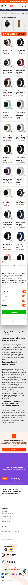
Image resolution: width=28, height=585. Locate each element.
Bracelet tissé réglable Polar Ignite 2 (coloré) (7, 92)
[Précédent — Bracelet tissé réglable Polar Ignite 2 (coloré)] (3, 83)
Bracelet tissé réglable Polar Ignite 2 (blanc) (20, 181)
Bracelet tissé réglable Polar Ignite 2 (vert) (7, 159)
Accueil (2, 13)
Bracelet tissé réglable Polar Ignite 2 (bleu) (20, 246)
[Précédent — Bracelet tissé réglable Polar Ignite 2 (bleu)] (16, 236)
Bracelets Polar (8, 13)
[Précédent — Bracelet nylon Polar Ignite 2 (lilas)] (3, 171)
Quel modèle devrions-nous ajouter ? (10, 531)
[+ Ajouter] (11, 46)
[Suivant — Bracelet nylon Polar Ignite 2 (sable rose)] (12, 42)
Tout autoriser (14, 312)
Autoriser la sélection (14, 317)
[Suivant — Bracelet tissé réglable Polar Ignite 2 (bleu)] (25, 236)
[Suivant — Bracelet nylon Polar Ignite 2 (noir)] (25, 42)
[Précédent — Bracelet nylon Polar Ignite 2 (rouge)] (16, 62)
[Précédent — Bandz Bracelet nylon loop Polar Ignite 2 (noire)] (16, 258)
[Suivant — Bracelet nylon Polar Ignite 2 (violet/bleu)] (25, 193)
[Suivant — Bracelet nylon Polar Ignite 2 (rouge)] (25, 62)
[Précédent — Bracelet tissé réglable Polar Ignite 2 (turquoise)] (3, 104)
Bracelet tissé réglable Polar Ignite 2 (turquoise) (7, 114)
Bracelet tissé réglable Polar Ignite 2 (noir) (20, 92)
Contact (5, 478)
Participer (13, 449)
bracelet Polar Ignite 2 (20, 410)
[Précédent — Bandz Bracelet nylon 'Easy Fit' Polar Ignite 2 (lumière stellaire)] (16, 127)
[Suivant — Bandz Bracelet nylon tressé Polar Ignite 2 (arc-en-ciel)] (12, 214)
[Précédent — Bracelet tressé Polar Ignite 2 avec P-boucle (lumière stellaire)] (16, 104)
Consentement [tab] (5, 265)
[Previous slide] (3, 25)
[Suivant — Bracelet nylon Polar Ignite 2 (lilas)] (12, 171)
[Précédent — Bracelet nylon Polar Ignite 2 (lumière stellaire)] (3, 193)
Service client (4, 511)
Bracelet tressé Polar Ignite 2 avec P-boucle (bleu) (20, 224)
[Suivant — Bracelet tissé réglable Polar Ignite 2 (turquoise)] (12, 104)
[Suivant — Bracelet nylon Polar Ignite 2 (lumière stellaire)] (12, 193)
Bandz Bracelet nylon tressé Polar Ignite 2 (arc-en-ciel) (7, 224)
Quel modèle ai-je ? (5, 529)
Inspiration (4, 526)
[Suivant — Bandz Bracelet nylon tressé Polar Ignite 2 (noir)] (12, 236)
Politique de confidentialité (7, 539)
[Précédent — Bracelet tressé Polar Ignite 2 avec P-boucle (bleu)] (16, 214)
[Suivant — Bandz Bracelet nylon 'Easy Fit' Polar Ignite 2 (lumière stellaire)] (25, 127)
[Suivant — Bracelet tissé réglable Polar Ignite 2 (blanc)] (25, 171)
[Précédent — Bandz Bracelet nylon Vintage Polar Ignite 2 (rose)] (3, 258)
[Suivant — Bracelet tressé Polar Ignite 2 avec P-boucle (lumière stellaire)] (25, 104)
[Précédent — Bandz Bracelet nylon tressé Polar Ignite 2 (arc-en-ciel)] (3, 214)
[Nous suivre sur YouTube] (6, 569)
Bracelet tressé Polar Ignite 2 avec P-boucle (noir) (20, 159)
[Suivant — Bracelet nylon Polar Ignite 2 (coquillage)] (12, 62)
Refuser (14, 322)
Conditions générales (6, 536)
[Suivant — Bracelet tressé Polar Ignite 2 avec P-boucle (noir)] (25, 149)
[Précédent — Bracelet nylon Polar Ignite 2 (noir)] (16, 42)
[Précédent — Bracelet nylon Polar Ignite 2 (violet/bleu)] (16, 193)
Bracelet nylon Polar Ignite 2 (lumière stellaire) (7, 202)
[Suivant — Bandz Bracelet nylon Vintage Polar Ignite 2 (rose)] (12, 258)
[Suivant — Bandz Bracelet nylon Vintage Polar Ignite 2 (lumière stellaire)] (12, 127)
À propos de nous (15, 478)
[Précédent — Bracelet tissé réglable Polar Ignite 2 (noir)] (16, 83)
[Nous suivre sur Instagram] (2, 569)
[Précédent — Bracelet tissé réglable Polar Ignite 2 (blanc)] (16, 171)
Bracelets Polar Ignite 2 (16, 13)
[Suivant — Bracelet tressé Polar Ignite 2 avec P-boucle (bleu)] (25, 214)
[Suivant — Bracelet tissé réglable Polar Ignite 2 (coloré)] (12, 83)
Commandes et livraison (7, 513)
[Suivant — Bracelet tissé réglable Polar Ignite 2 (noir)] (25, 83)
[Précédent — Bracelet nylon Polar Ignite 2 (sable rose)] (3, 42)
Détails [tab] (13, 265)
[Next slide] (24, 25)
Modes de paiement (6, 516)
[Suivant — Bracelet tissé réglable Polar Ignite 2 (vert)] (12, 149)
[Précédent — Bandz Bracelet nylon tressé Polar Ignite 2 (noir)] (3, 236)
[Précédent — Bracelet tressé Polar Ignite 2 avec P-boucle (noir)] (16, 149)
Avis (2, 534)
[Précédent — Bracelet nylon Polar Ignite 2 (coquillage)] (3, 62)
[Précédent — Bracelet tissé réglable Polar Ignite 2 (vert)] (3, 149)
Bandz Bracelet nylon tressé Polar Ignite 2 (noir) (7, 246)
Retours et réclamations (7, 518)
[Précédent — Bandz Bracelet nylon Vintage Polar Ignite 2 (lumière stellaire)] (3, 127)
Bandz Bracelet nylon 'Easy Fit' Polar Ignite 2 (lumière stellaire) (20, 137)
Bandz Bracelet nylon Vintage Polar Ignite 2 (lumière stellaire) (7, 137)
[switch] (24, 296)
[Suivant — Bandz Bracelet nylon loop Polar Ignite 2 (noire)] (25, 258)
